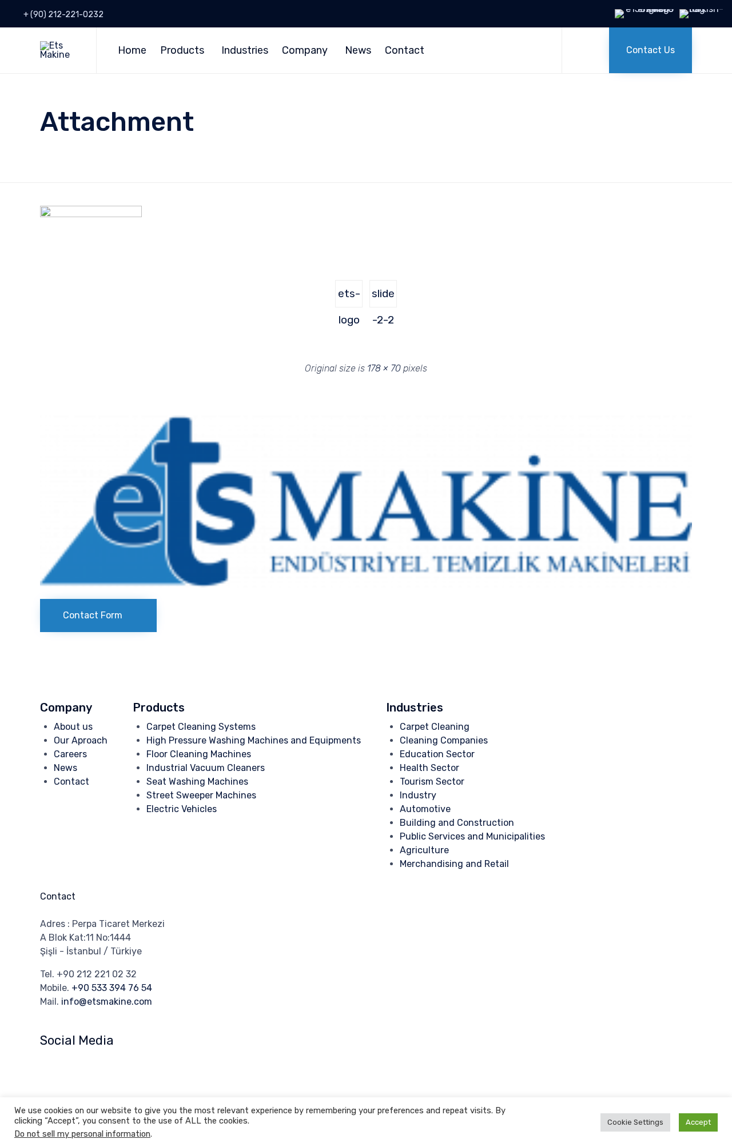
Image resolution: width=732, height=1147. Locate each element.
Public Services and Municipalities (472, 836)
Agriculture (424, 850)
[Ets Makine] (59, 50)
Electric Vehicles (181, 809)
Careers (70, 754)
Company (305, 50)
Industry (418, 795)
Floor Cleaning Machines (198, 754)
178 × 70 (384, 368)
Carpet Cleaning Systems (201, 726)
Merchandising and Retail (454, 863)
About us (73, 726)
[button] (650, 50)
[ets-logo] (91, 214)
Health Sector (429, 767)
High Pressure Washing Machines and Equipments (253, 740)
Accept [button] (698, 1122)
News (358, 50)
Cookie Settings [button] (635, 1122)
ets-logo (349, 297)
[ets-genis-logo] (366, 584)
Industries (244, 50)
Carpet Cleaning (435, 726)
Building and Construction (457, 822)
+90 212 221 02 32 (97, 974)
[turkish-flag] (702, 8)
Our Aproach (81, 740)
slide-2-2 (383, 297)
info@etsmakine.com (106, 1001)
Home (132, 50)
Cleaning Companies (444, 740)
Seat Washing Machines (197, 781)
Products (182, 50)
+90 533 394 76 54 (111, 987)
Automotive (425, 809)
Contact (404, 50)
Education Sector (437, 754)
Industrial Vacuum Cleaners (205, 767)
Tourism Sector (432, 781)
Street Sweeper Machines (201, 795)
